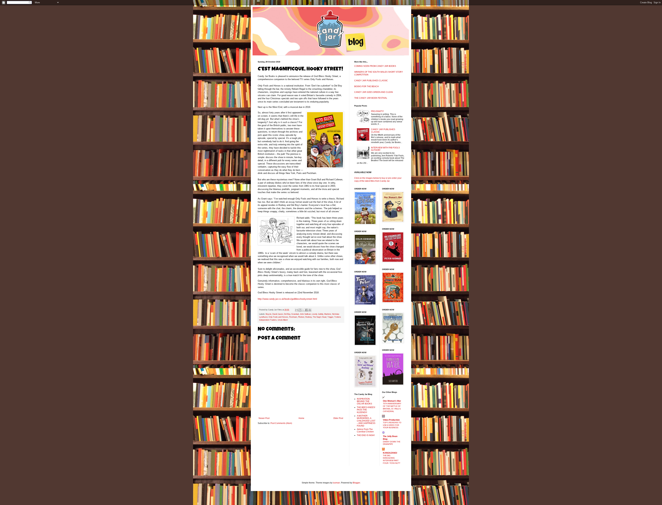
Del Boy (287, 314)
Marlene (327, 314)
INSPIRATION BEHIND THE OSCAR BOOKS (364, 401)
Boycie (268, 314)
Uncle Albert (283, 320)
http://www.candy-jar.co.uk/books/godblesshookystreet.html (287, 299)
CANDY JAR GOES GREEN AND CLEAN (373, 92)
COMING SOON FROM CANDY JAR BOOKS (375, 66)
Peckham (293, 317)
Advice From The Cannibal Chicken (365, 430)
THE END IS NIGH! (366, 435)
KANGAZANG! (390, 453)
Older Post (338, 418)
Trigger (330, 317)
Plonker (301, 317)
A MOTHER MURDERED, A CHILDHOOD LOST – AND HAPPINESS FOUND (366, 421)
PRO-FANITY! (377, 111)
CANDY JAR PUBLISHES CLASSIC (371, 80)
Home (301, 418)
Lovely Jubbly (317, 314)
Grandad (295, 314)
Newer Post (264, 418)
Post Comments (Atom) (281, 423)
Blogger (356, 483)
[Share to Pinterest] (310, 310)
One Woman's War (392, 401)
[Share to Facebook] (306, 310)
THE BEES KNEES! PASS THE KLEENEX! (366, 410)
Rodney (308, 317)
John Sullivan (305, 314)
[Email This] (296, 310)
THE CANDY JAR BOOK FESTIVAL (370, 98)
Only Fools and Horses (278, 317)
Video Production (391, 420)
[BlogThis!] (300, 310)
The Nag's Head (319, 317)
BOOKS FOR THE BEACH (366, 86)
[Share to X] (303, 310)
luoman (336, 483)
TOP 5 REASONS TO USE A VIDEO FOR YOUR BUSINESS (392, 425)
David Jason (277, 314)
